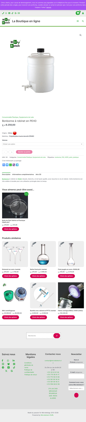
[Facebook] (9, 13)
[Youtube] (3, 364)
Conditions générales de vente (28, 365)
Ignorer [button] (48, 7)
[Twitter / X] (6, 371)
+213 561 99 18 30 (53, 379)
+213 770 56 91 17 (53, 374)
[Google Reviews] (16, 13)
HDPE (66, 157)
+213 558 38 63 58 (53, 384)
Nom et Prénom (76, 361)
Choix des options (10, 229)
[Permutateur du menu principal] (78, 21)
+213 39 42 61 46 (53, 372)
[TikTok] (12, 13)
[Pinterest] (14, 364)
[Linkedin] (13, 360)
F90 (63, 157)
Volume (4, 140)
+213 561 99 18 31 (53, 382)
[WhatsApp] (6, 13)
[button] (83, 21)
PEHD (20, 179)
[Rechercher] (56, 335)
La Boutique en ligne (26, 21)
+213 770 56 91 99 (53, 377)
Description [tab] (6, 174)
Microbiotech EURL (47, 415)
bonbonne (58, 157)
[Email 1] (19, 13)
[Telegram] (3, 367)
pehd (70, 157)
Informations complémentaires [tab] (23, 174)
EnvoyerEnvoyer (76, 395)
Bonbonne (5, 179)
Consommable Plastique (10, 117)
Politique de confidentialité (29, 371)
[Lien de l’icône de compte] (83, 13)
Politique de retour (31, 374)
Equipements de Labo (26, 117)
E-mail (76, 372)
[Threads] (8, 367)
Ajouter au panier (24, 152)
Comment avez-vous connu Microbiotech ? (76, 383)
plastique (76, 157)
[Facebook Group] (8, 364)
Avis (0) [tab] (38, 174)
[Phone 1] (3, 13)
